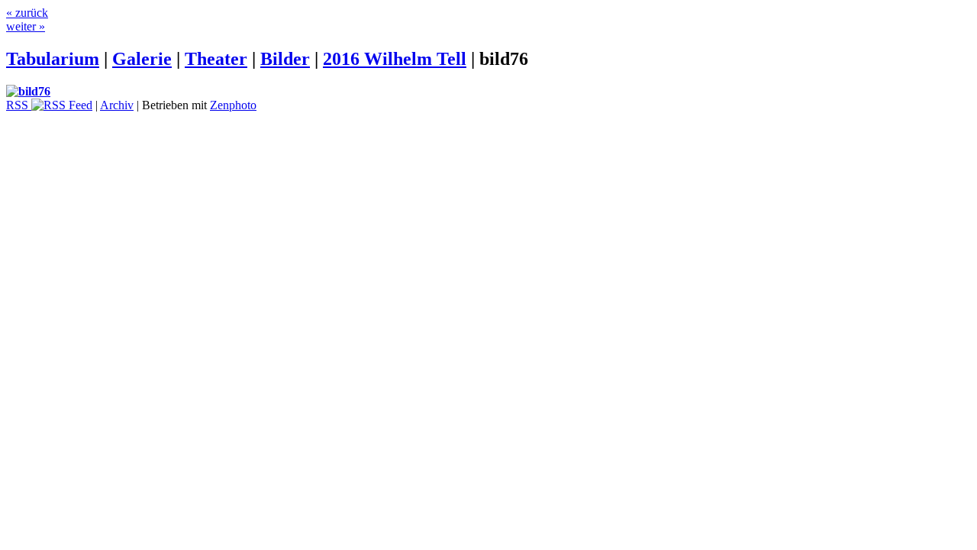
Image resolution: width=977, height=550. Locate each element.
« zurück (27, 12)
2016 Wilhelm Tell (394, 59)
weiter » (25, 26)
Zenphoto (233, 105)
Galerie (142, 59)
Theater (216, 59)
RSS (18, 105)
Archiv (117, 105)
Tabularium (52, 59)
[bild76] (28, 91)
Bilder (285, 59)
